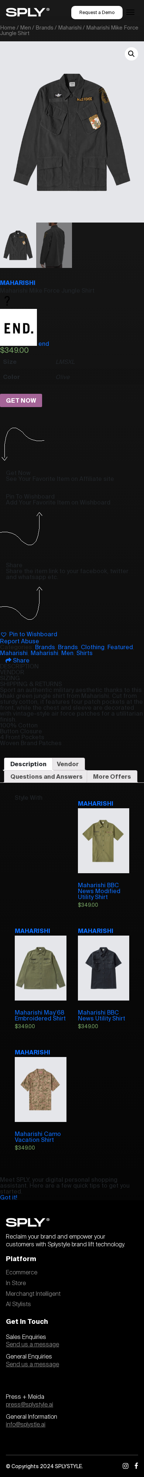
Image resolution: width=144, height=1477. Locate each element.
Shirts (84, 653)
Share (20, 660)
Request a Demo (96, 12)
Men (25, 27)
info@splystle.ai (25, 1424)
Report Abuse (19, 641)
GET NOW (21, 400)
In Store (16, 1283)
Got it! (8, 1197)
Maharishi (70, 27)
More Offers (112, 776)
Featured (120, 647)
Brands (44, 27)
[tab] (28, 764)
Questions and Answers (46, 776)
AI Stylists (18, 1304)
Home (8, 27)
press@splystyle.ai (29, 1404)
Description (28, 764)
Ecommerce (21, 1272)
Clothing (92, 647)
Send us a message (32, 1344)
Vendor (68, 764)
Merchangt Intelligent (33, 1294)
